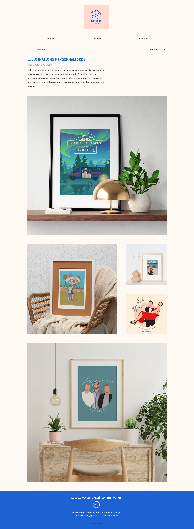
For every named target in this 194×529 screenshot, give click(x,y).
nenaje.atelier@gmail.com (88, 515)
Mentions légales (96, 523)
